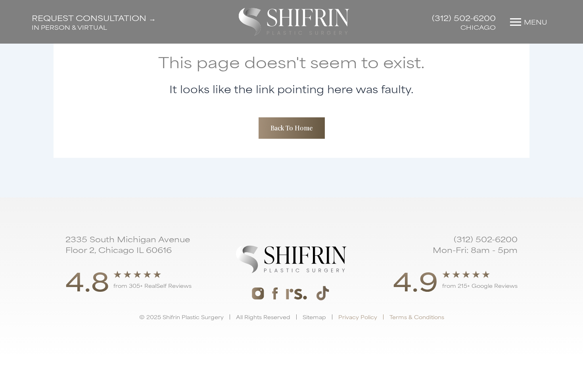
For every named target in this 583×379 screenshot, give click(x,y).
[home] (294, 22)
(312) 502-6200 (464, 17)
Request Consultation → (94, 17)
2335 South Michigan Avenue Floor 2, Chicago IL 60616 (127, 244)
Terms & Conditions (416, 316)
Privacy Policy (357, 316)
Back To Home (291, 128)
